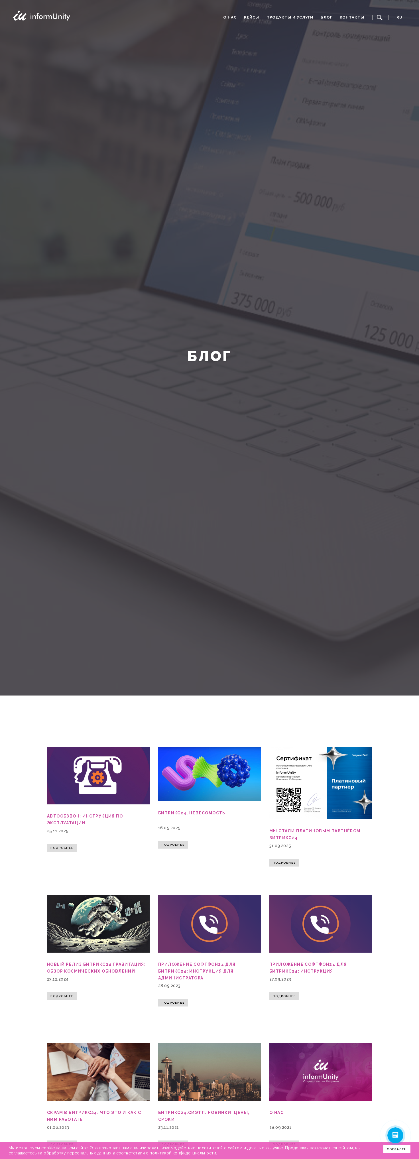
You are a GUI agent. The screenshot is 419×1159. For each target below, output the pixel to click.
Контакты (352, 17)
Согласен (397, 1149)
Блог (326, 17)
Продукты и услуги (290, 17)
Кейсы (251, 17)
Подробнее (62, 847)
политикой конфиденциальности (183, 1153)
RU (399, 17)
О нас (230, 17)
